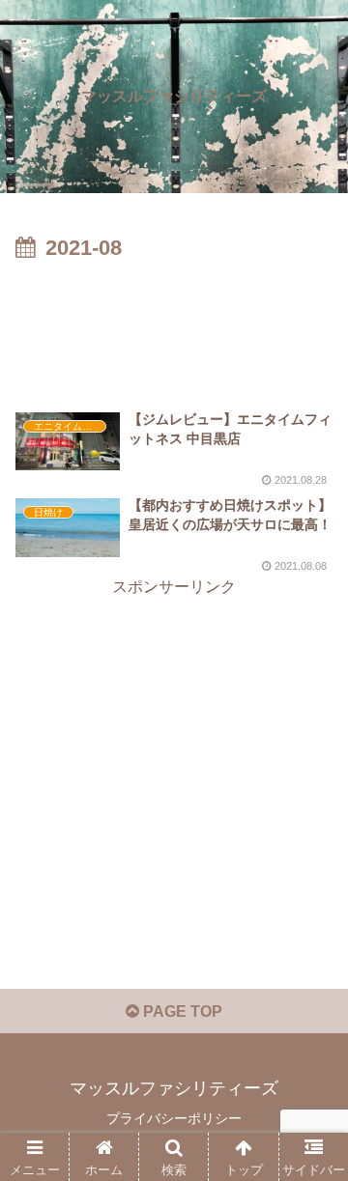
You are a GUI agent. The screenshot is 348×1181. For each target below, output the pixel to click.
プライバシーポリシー (174, 1118)
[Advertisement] (174, 325)
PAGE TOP (180, 1011)
